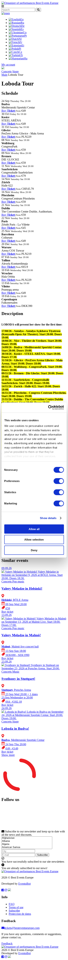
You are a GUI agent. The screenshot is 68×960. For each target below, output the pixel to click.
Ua (24, 32)
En (22, 19)
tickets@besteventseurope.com (22, 927)
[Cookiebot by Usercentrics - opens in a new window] (48, 407)
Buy (8, 110)
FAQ (12, 904)
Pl (20, 48)
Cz (20, 51)
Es (22, 29)
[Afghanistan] (27, 838)
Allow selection (34, 539)
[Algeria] (27, 844)
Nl (20, 38)
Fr (21, 42)
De (22, 25)
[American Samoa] (27, 847)
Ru (22, 22)
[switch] (58, 481)
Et (23, 45)
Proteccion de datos (20, 913)
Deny (34, 550)
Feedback (7, 943)
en (8, 13)
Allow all (34, 528)
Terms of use (16, 907)
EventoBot (24, 883)
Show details (48, 518)
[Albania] (27, 841)
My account (8, 64)
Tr (21, 55)
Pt (25, 35)
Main (4, 74)
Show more (8, 755)
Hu (25, 58)
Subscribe (42, 855)
